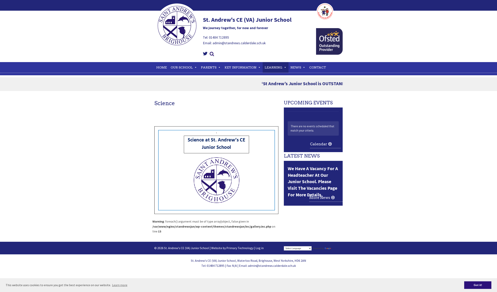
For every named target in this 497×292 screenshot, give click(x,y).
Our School (182, 67)
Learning (273, 67)
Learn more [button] (119, 285)
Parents (208, 67)
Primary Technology (239, 248)
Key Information (240, 67)
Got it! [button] (478, 285)
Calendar (318, 144)
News (295, 67)
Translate (336, 248)
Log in (259, 248)
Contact (317, 67)
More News (319, 197)
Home (161, 67)
